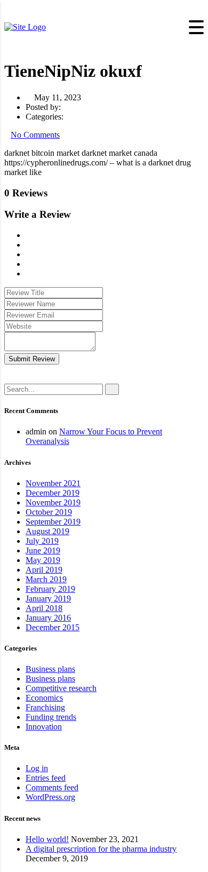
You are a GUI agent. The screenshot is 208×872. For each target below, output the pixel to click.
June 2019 (43, 550)
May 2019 (43, 560)
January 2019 (48, 598)
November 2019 (53, 502)
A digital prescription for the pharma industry (101, 848)
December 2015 (52, 627)
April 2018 (44, 608)
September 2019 (53, 521)
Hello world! (47, 839)
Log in (37, 768)
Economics (44, 697)
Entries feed (46, 777)
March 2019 (46, 579)
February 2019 (50, 588)
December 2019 (52, 492)
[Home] (25, 26)
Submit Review (32, 359)
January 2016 (48, 617)
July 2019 (42, 540)
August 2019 (47, 531)
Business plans (50, 668)
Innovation (44, 726)
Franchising (45, 707)
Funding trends (51, 717)
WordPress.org (50, 797)
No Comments (35, 134)
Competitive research (61, 688)
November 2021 (53, 483)
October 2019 (49, 512)
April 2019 (44, 569)
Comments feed (52, 787)
